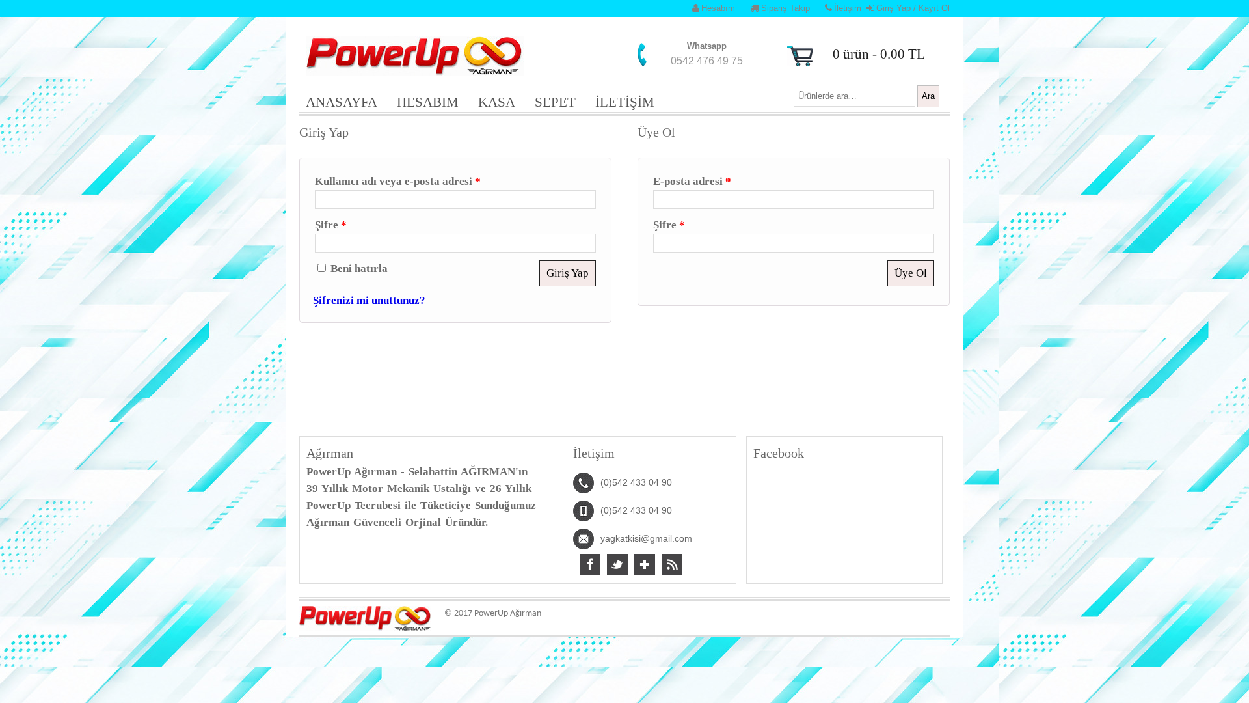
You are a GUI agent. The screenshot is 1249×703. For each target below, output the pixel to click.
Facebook (590, 564)
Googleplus (644, 564)
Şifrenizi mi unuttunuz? (369, 300)
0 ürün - (879, 54)
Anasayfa (341, 102)
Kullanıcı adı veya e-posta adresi (398, 181)
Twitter (617, 564)
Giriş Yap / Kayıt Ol (913, 8)
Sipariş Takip (785, 8)
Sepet (555, 102)
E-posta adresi (692, 181)
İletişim (847, 8)
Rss (672, 564)
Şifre (331, 225)
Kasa (496, 102)
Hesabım (718, 8)
